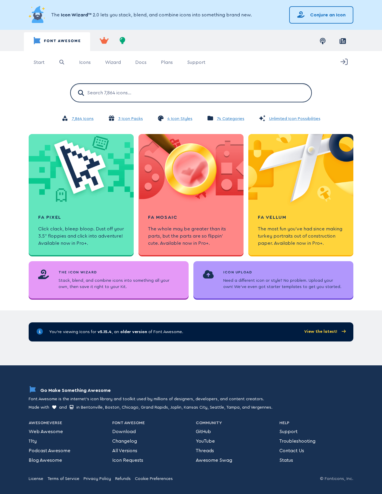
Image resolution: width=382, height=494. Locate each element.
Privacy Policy (97, 479)
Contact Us (291, 450)
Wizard (113, 62)
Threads (205, 450)
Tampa (233, 407)
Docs (141, 62)
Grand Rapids (154, 407)
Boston (112, 407)
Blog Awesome (45, 460)
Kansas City (195, 407)
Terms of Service (63, 479)
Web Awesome (46, 431)
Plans (167, 62)
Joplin (175, 407)
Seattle (217, 407)
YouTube (205, 441)
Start (38, 62)
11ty (33, 441)
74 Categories (230, 119)
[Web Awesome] (104, 41)
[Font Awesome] (57, 41)
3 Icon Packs (130, 119)
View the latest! (321, 332)
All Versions (124, 450)
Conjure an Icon (327, 15)
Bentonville (92, 407)
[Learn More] (38, 15)
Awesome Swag (214, 460)
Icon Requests (127, 460)
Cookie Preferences (154, 479)
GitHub (203, 431)
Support (196, 62)
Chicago (130, 407)
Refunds (123, 479)
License (36, 479)
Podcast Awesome (49, 450)
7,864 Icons (83, 119)
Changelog (124, 441)
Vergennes (261, 407)
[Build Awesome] (123, 41)
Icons (85, 62)
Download (124, 431)
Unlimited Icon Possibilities (295, 119)
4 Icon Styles (179, 119)
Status (286, 460)
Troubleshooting (297, 441)
